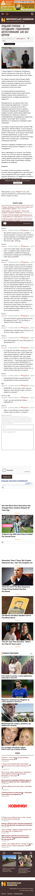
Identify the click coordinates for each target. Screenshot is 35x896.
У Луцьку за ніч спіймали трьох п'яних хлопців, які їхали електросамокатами (16, 818)
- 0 (33, 230)
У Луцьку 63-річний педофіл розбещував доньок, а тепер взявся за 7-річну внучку (16, 215)
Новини (17, 753)
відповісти (26, 230)
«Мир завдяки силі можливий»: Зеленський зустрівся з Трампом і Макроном (15, 211)
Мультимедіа (17, 853)
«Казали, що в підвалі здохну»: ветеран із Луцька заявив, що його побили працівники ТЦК (17, 844)
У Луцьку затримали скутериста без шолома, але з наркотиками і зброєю (17, 208)
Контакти (9, 893)
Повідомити (17, 183)
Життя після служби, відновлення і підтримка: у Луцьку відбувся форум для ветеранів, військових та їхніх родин (16, 774)
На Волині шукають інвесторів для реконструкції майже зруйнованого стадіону (16, 219)
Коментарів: (21, 38)
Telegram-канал (21, 192)
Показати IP (4, 230)
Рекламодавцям (18, 893)
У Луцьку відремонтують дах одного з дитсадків (16, 786)
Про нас (3, 893)
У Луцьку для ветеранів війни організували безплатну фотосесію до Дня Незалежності (15, 765)
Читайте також (17, 203)
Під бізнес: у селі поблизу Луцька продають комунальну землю (15, 758)
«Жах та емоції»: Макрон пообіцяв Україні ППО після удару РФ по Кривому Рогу (16, 830)
